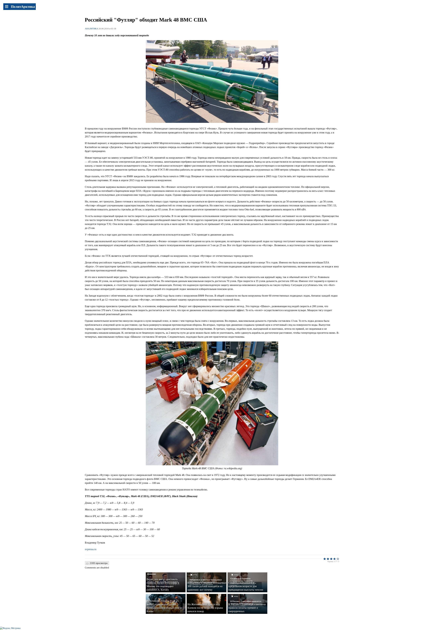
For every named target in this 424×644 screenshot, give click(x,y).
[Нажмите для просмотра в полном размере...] (212, 122)
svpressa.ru (90, 549)
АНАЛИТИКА (91, 28)
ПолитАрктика (23, 7)
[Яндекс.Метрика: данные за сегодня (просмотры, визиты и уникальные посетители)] (10, 628)
